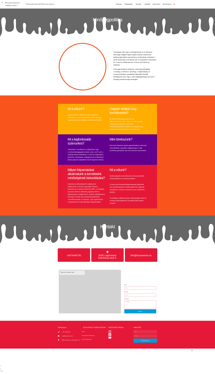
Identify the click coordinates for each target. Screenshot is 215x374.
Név (125, 285)
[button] (129, 4)
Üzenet (126, 299)
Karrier (147, 4)
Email (126, 292)
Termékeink (128, 4)
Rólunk (138, 4)
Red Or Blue (167, 4)
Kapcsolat (156, 4)
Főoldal (119, 4)
